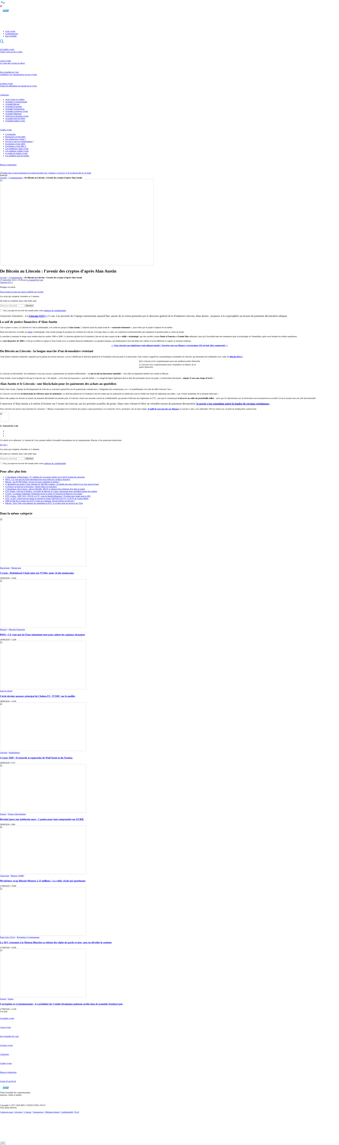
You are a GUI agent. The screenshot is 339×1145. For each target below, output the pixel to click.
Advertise (18, 1112)
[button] (169, 4)
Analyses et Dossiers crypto (16, 116)
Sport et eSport (6, 691)
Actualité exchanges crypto (16, 111)
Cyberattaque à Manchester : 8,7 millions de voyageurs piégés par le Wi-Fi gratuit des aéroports (45, 477)
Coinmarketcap (11, 34)
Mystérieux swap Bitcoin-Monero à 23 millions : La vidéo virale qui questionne (42, 880)
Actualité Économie (13, 106)
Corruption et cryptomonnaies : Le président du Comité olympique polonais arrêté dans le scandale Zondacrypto (61, 1004)
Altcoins (3, 752)
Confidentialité (67, 1112)
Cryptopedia (10, 134)
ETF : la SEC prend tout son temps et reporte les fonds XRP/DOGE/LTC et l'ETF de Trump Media (46, 498)
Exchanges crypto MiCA (15, 146)
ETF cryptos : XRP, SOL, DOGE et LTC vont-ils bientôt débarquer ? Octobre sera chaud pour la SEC (48, 496)
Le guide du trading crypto (16, 153)
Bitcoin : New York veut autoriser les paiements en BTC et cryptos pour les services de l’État (44, 503)
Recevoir (29, 306)
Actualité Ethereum (13, 114)
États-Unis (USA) (7, 937)
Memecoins (16, 568)
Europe (3, 814)
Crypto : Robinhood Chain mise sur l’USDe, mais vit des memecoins (37, 573)
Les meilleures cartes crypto (16, 148)
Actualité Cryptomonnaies (16, 102)
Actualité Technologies (14, 109)
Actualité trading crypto (15, 121)
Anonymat (4, 876)
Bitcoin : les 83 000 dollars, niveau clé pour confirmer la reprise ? (32, 482)
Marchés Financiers (17, 629)
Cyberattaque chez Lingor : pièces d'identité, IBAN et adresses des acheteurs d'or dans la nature (45, 489)
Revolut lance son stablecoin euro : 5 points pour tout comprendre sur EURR (42, 819)
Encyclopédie (11, 36)
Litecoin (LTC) (6, 282)
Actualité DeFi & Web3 (15, 118)
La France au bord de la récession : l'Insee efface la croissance (31, 486)
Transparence (38, 1112)
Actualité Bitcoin (12, 104)
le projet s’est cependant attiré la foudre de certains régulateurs (233, 403)
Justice (11, 999)
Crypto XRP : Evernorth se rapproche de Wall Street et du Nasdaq (36, 757)
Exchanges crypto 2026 (15, 144)
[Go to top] (3, 1143)
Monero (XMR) (17, 876)
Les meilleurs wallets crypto (17, 151)
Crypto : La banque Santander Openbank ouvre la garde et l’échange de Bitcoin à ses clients (43, 494)
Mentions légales (52, 1112)
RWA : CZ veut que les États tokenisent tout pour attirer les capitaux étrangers (37, 479)
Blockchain (5, 568)
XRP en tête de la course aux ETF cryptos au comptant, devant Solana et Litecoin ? (40, 501)
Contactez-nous (6, 1112)
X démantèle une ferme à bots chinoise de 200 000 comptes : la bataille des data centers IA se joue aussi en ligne (52, 484)
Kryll (77, 1112)
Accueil (3, 178)
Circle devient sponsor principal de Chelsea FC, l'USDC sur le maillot (37, 696)
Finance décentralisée (17, 814)
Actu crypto (10, 31)
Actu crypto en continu (14, 99)
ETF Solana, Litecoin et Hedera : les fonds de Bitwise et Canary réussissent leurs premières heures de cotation (51, 491)
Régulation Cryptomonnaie (28, 937)
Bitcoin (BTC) (236, 357)
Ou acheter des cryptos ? (15, 139)
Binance (3, 629)
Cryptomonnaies (15, 178)
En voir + (4, 445)
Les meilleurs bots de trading (17, 156)
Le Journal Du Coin (34, 280)
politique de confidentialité (55, 310)
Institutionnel (14, 752)
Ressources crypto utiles (15, 137)
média (29, 332)
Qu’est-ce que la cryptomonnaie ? (19, 141)
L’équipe (27, 1112)
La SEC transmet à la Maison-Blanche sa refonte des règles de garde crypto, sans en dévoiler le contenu (56, 942)
